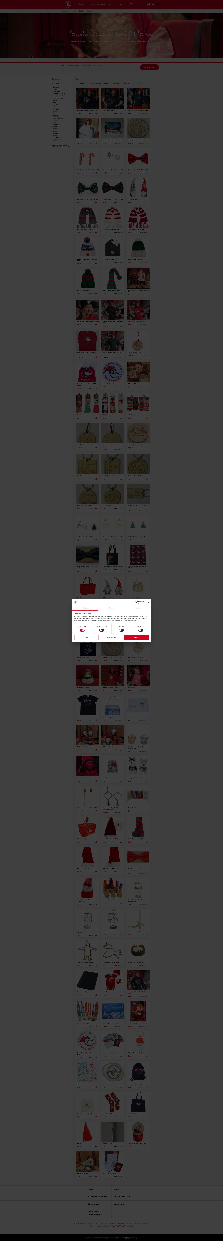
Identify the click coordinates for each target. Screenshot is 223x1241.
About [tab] (138, 608)
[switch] (101, 630)
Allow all (136, 637)
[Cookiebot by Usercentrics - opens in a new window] (136, 602)
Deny (86, 637)
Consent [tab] (85, 608)
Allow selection (111, 637)
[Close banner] (148, 602)
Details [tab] (111, 608)
